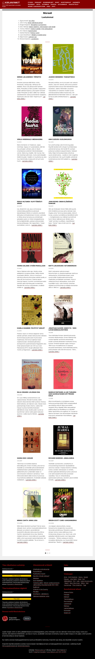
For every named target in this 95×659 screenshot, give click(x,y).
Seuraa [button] (27, 618)
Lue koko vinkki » (27, 161)
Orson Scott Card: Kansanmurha (63, 520)
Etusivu (30, 2)
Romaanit (38, 2)
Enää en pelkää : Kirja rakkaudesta (41, 29)
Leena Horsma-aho (87, 581)
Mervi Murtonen (75, 583)
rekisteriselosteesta (23, 646)
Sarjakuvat (67, 613)
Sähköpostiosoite (7, 569)
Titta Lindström (77, 585)
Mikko (83, 583)
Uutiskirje (45, 4)
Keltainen (36, 578)
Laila (78, 581)
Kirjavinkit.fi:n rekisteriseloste (14, 584)
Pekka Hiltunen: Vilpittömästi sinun (29, 202)
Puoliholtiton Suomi (39, 574)
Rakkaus (66, 606)
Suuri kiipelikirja (38, 580)
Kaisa (79, 579)
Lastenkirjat (67, 603)
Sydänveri (36, 587)
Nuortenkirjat (66, 2)
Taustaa (53, 4)
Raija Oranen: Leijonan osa (28, 392)
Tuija (84, 585)
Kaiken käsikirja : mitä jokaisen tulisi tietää (42, 27)
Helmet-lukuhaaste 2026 (36, 6)
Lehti (53, 6)
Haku (48, 6)
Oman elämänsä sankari (35, 23)
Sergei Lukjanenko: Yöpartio (29, 77)
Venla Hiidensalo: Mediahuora (29, 139)
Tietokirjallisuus (68, 599)
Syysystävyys (37, 571)
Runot (57, 2)
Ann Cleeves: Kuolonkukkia (60, 139)
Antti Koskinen (72, 577)
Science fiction (68, 592)
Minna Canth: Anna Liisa (27, 520)
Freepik (35, 652)
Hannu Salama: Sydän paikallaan (31, 266)
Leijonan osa (33, 37)
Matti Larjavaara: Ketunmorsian (62, 266)
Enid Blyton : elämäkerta (40, 594)
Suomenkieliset (48, 2)
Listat (38, 4)
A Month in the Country (40, 589)
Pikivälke (36, 591)
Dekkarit (66, 597)
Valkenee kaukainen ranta (41, 596)
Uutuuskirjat (62, 4)
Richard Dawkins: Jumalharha (61, 458)
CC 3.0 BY (62, 652)
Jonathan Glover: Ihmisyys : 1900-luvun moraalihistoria (63, 329)
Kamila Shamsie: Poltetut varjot (31, 328)
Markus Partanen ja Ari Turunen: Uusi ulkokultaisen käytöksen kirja (62, 394)
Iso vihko (32, 21)
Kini (74, 581)
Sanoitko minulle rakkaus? (41, 576)
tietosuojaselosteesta (9, 646)
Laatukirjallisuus (69, 608)
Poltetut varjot (34, 33)
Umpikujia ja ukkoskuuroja (41, 569)
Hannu (81, 577)
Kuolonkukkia (32, 31)
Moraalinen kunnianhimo (38, 25)
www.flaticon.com (52, 652)
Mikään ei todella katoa (39, 35)
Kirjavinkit (12, 2)
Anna (65, 577)
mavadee (43, 652)
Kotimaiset (67, 610)
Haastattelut (73, 4)
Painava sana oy (40, 650)
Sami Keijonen (61, 650)
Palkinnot (31, 4)
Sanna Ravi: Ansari (25, 458)
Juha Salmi (73, 579)
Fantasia (66, 594)
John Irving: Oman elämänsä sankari (61, 202)
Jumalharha (34, 39)
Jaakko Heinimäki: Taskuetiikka (62, 77)
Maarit (67, 583)
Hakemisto (76, 2)
